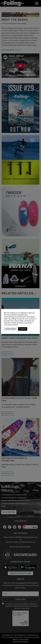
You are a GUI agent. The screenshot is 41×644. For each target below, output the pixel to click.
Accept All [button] (22, 329)
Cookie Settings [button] (10, 329)
